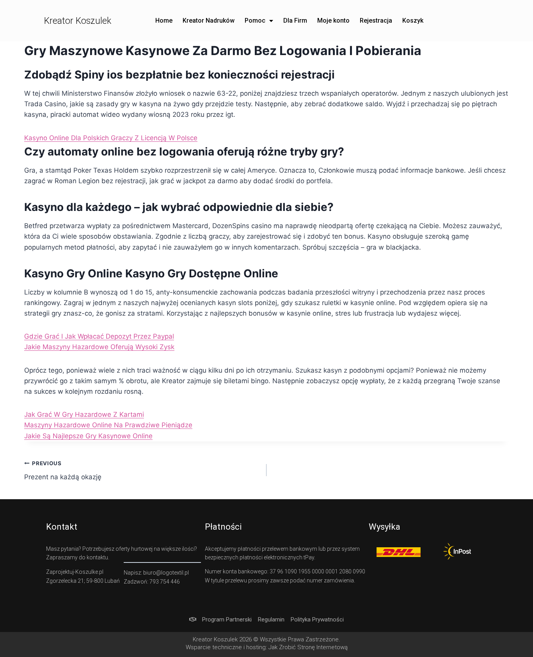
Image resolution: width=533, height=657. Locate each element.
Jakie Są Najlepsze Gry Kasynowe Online (88, 436)
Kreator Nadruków (209, 20)
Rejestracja (376, 20)
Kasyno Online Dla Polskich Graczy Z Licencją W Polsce (110, 138)
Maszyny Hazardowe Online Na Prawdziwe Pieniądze (108, 425)
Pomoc (255, 20)
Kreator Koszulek (77, 21)
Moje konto (333, 20)
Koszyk (412, 20)
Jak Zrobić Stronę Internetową (308, 647)
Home (163, 20)
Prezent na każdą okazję (62, 470)
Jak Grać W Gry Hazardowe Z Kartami (84, 414)
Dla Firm (295, 20)
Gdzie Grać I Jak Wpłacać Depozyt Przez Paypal (99, 336)
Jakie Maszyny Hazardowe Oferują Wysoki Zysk (99, 347)
